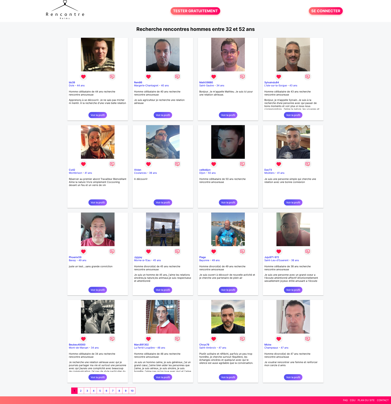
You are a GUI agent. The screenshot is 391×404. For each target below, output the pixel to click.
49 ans (82, 260)
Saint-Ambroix (207, 347)
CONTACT (383, 400)
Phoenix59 (75, 257)
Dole (71, 85)
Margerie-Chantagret (146, 85)
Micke (267, 344)
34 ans (220, 85)
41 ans (88, 172)
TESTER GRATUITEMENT (195, 11)
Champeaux (271, 347)
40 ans (165, 85)
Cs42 (72, 169)
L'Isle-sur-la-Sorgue (275, 85)
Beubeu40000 (77, 344)
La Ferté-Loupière (144, 347)
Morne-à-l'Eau (142, 260)
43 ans (293, 85)
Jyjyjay (138, 257)
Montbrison (75, 172)
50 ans (212, 172)
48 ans (161, 347)
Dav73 (268, 169)
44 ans (81, 85)
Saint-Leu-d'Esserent (276, 260)
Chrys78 (204, 344)
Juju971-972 (271, 257)
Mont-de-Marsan (78, 347)
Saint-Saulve (206, 85)
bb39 (72, 82)
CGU (352, 400)
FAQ (345, 400)
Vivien (137, 169)
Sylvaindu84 (271, 82)
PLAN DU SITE (366, 400)
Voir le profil (98, 115)
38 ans (153, 172)
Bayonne (204, 260)
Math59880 (206, 82)
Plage (202, 257)
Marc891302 (141, 344)
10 (132, 390)
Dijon (202, 172)
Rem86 (138, 82)
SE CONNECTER (325, 11)
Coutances (140, 172)
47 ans (222, 347)
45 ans (157, 260)
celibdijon (205, 169)
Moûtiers (269, 172)
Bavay (72, 260)
